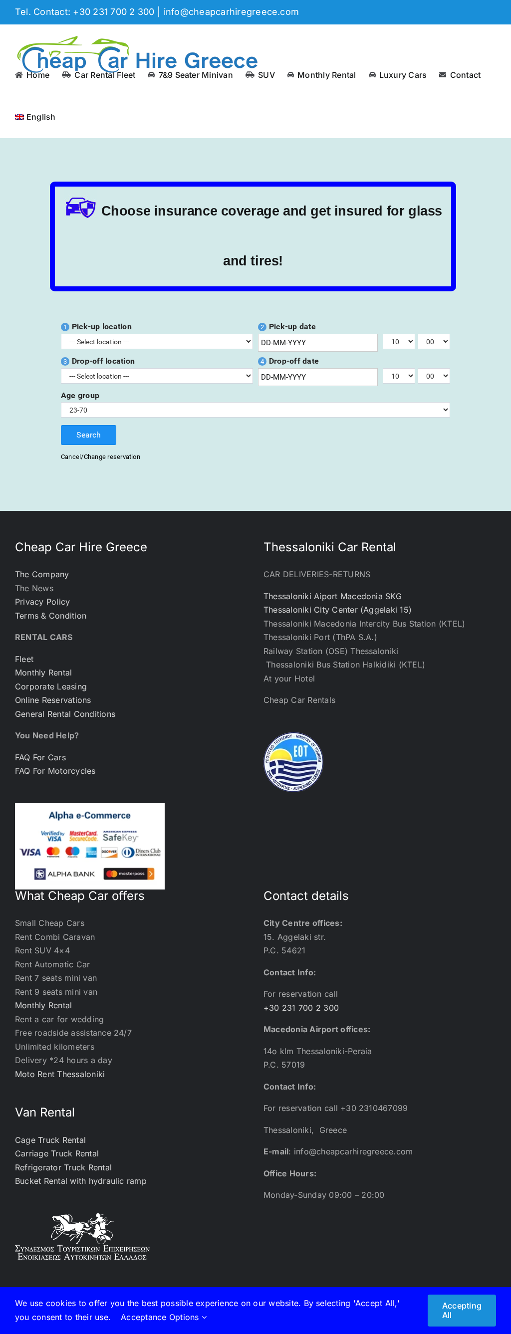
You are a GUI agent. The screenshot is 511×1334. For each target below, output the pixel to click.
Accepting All (462, 1310)
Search (88, 435)
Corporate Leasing (51, 686)
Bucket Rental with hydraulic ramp (81, 1181)
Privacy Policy (42, 602)
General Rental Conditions (65, 714)
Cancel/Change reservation (100, 456)
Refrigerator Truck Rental (63, 1167)
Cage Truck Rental (50, 1140)
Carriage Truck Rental (57, 1153)
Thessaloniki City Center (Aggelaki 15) (337, 610)
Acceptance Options (161, 1317)
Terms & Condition (50, 616)
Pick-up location (97, 326)
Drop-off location (99, 361)
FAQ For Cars (40, 757)
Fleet (24, 659)
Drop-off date (289, 361)
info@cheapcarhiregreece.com (231, 11)
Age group (80, 395)
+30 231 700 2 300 (301, 1008)
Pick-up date (288, 326)
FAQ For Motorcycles (55, 771)
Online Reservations (53, 700)
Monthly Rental (43, 672)
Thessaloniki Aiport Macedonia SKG (332, 596)
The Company (42, 574)
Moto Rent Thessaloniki (60, 1074)
